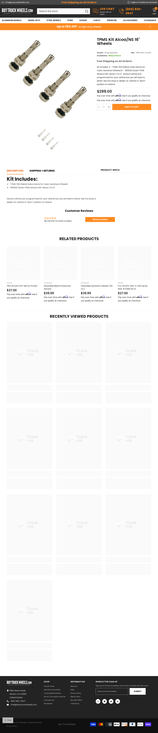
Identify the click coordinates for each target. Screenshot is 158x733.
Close (150, 27)
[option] (48, 79)
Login (133, 2)
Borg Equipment (111, 53)
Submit (138, 691)
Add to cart (132, 106)
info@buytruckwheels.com (17, 2)
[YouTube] (111, 701)
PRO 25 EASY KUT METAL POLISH (22, 285)
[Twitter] (117, 701)
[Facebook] (98, 701)
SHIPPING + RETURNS (42, 170)
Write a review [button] (100, 219)
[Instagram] (104, 701)
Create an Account (148, 2)
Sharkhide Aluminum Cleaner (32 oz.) (96, 287)
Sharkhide (48, 283)
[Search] (63, 11)
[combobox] (60, 11)
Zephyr (9, 283)
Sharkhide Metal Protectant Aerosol (57, 287)
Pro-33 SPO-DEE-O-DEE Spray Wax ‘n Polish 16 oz (133, 287)
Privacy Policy (12, 726)
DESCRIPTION (15, 170)
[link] (29, 389)
